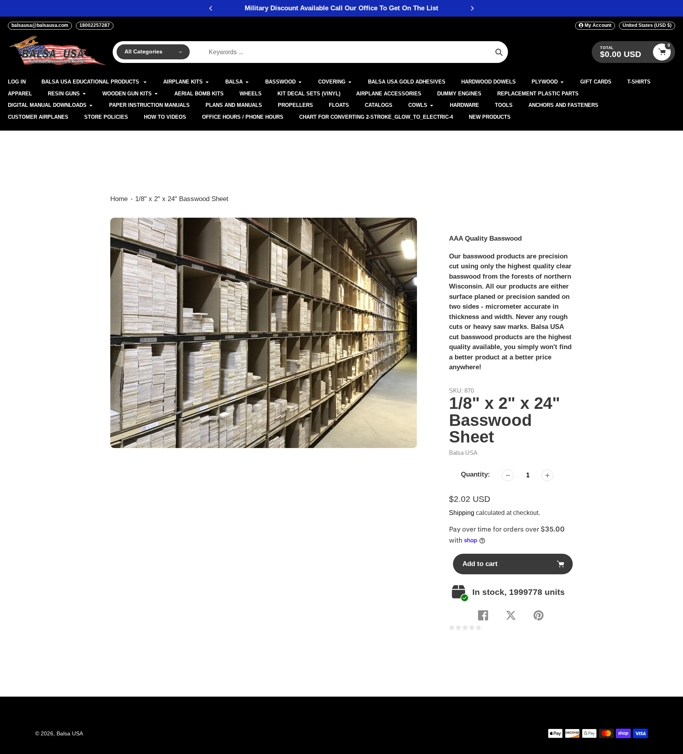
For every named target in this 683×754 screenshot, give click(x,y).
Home (119, 199)
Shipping (461, 512)
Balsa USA (463, 452)
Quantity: (475, 474)
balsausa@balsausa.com (39, 25)
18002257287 (94, 25)
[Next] (472, 8)
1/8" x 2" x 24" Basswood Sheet (181, 199)
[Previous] (211, 8)
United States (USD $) (647, 25)
